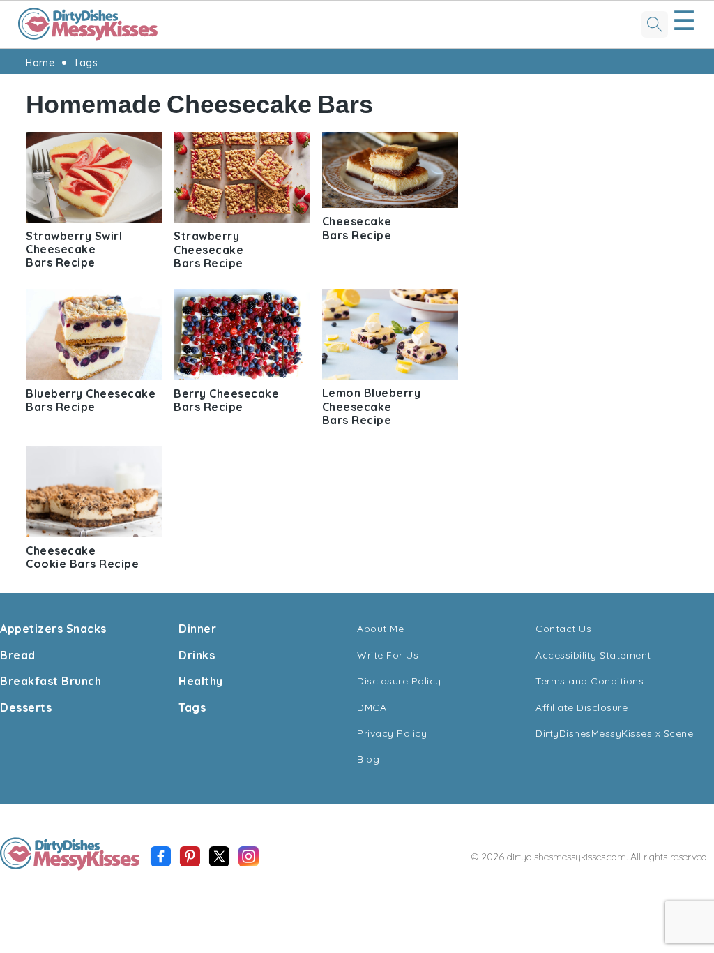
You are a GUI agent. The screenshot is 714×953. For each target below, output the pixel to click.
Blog (368, 759)
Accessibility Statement (593, 655)
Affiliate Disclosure (582, 707)
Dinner (197, 629)
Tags (85, 63)
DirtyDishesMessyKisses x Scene (614, 733)
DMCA (371, 707)
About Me (380, 628)
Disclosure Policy (399, 681)
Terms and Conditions (590, 681)
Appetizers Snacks (53, 629)
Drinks (196, 655)
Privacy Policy (392, 733)
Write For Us (387, 655)
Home (40, 63)
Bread (18, 655)
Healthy (200, 681)
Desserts (26, 707)
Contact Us (563, 628)
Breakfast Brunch (50, 681)
